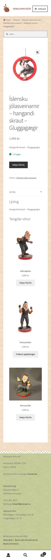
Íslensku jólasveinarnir (31, 20)
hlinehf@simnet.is (21, 504)
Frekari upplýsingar (25, 354)
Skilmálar (8, 540)
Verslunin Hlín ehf (17, 6)
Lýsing (12, 191)
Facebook (32, 473)
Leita (25, 555)
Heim (9, 20)
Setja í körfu (18, 164)
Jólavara (16, 20)
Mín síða (8, 555)
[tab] (25, 192)
